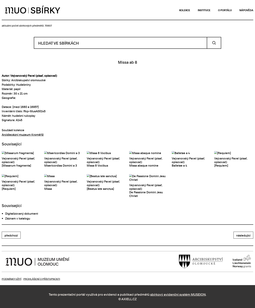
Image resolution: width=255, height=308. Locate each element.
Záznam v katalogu (17, 218)
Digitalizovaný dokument (21, 213)
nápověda (246, 10)
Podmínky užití (11, 278)
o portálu (225, 10)
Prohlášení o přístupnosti (41, 278)
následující (243, 235)
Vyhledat (214, 43)
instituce (204, 10)
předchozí (11, 235)
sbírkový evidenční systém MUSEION (178, 294)
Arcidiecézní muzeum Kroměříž (23, 134)
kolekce (184, 10)
